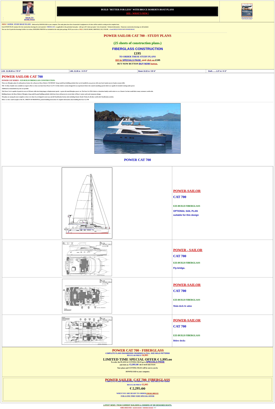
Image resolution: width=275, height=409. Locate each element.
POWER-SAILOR (187, 191)
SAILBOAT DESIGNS (137, 407)
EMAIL (28, 15)
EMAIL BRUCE (152, 393)
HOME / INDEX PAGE (126, 407)
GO (117, 60)
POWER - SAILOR (187, 250)
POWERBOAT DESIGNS (148, 407)
